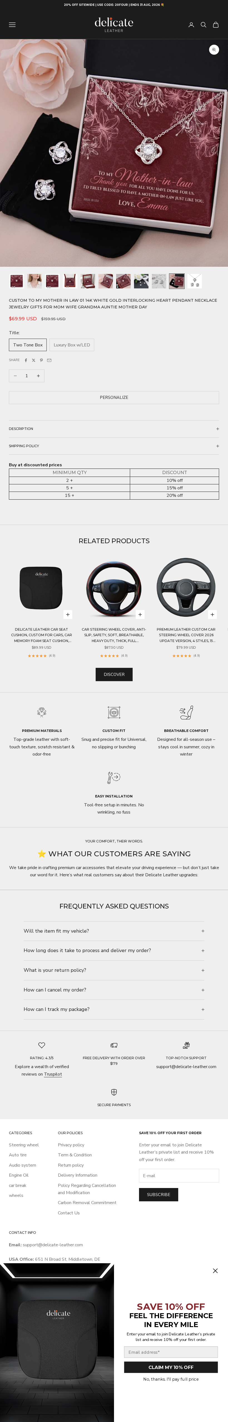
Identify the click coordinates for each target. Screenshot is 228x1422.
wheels (16, 1195)
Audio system (22, 1165)
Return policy (71, 1165)
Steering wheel (24, 1145)
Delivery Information (77, 1175)
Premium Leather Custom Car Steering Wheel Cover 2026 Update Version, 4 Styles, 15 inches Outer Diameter (186, 635)
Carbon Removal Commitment (87, 1203)
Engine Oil (19, 1175)
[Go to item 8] (141, 281)
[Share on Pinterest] (41, 360)
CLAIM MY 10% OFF (171, 1367)
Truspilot (53, 1074)
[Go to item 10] (177, 281)
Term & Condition (75, 1155)
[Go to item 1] (16, 281)
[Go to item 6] (105, 281)
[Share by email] (49, 360)
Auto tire (18, 1155)
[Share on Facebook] (26, 360)
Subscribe (158, 1194)
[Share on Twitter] (33, 360)
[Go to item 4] (70, 281)
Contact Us (69, 1213)
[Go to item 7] (123, 281)
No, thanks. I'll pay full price (171, 1379)
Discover (114, 674)
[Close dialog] (215, 1271)
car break (17, 1185)
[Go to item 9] (159, 281)
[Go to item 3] (52, 281)
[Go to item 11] (194, 281)
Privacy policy (71, 1145)
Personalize (114, 397)
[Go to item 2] (34, 281)
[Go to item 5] (88, 281)
